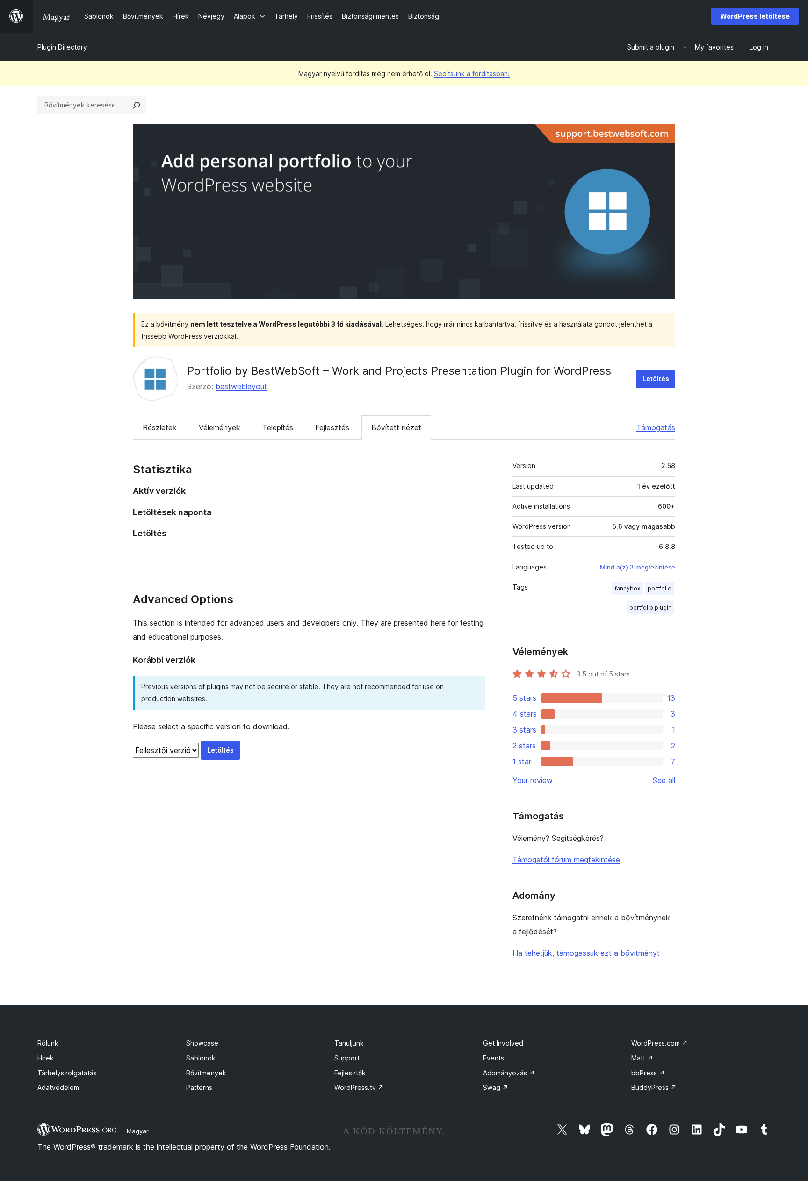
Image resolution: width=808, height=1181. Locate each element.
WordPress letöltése (755, 16)
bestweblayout (241, 386)
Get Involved (503, 1043)
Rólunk (47, 1043)
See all (664, 780)
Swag (495, 1087)
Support (347, 1058)
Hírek (45, 1058)
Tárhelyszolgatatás (67, 1073)
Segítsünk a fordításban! (472, 74)
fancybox (627, 588)
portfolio (659, 588)
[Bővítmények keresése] (136, 105)
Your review (532, 780)
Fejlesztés (332, 427)
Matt (642, 1058)
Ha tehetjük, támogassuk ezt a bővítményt (586, 953)
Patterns (199, 1087)
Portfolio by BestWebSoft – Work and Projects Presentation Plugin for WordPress (399, 370)
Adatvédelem (58, 1087)
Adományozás (509, 1073)
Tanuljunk (349, 1043)
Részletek (160, 427)
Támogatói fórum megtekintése (566, 859)
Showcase (202, 1043)
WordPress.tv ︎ (359, 1087)
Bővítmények (206, 1073)
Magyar (138, 1131)
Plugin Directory (62, 47)
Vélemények (219, 427)
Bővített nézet (396, 427)
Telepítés (277, 427)
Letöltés (655, 379)
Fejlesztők (350, 1073)
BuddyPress (654, 1087)
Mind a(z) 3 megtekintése (637, 567)
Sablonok (201, 1058)
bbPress (648, 1073)
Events (493, 1058)
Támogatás (655, 427)
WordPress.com (659, 1043)
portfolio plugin (650, 607)
